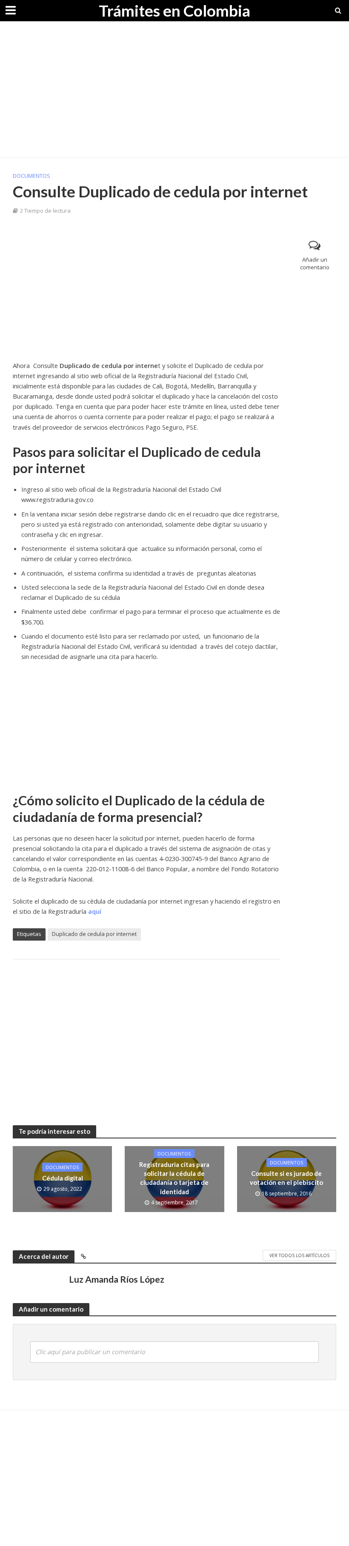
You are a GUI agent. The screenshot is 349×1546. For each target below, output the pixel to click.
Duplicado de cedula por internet (94, 934)
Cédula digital (62, 1178)
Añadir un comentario (314, 263)
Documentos (31, 176)
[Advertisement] (174, 89)
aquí (94, 911)
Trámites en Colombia (174, 10)
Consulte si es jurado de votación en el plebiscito (286, 1177)
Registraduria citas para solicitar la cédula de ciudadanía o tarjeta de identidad (174, 1178)
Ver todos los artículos (299, 1255)
